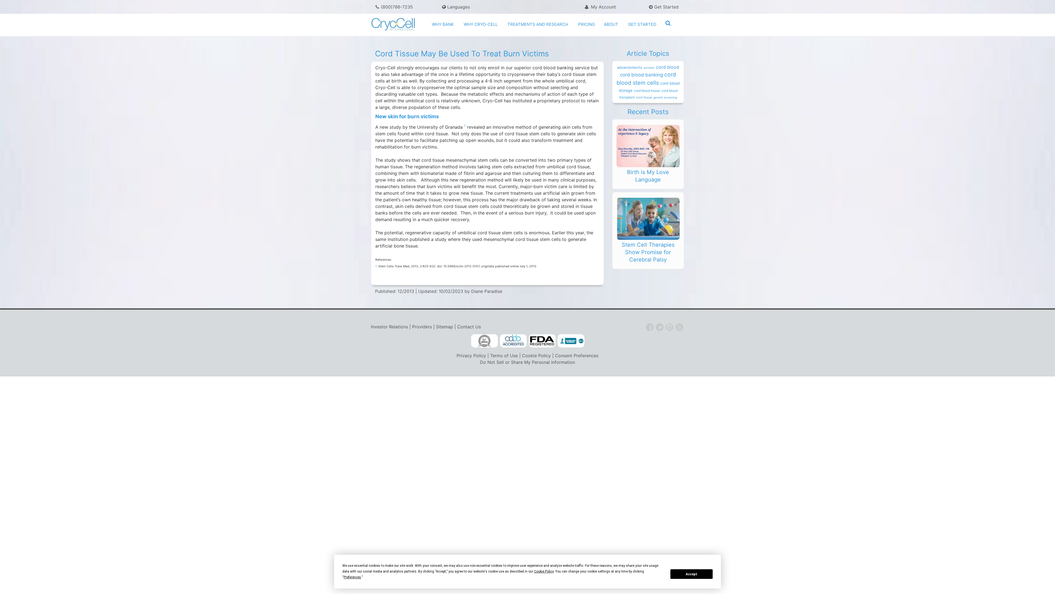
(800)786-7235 (397, 7)
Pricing (586, 24)
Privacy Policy (471, 355)
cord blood (667, 67)
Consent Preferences (576, 355)
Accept (691, 574)
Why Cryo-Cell (481, 24)
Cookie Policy (536, 355)
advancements (629, 67)
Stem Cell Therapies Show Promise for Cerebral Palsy (648, 252)
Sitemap (444, 326)
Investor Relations (389, 326)
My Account (603, 7)
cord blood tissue (647, 91)
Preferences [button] (352, 577)
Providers (422, 326)
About (611, 24)
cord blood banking (641, 75)
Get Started (666, 7)
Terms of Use (504, 355)
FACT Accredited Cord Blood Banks (484, 341)
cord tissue (644, 97)
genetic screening (665, 97)
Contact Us (469, 326)
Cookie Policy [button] (544, 571)
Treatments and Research (537, 24)
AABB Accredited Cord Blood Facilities (513, 341)
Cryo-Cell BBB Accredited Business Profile (571, 341)
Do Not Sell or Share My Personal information (527, 362)
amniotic (649, 67)
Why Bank (443, 24)
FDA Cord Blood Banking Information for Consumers (542, 341)
